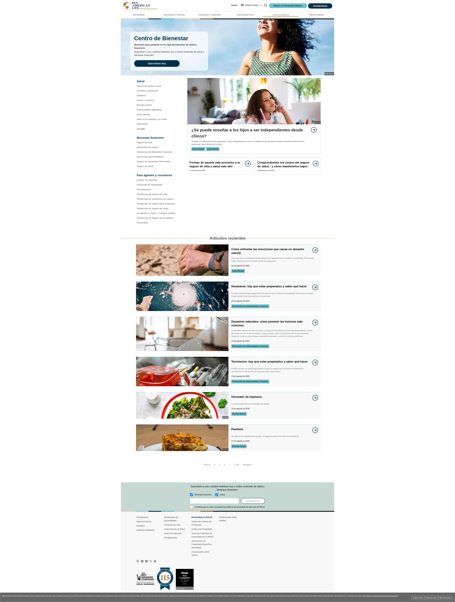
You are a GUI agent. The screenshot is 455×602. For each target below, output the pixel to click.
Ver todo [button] (141, 129)
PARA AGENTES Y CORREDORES (209, 15)
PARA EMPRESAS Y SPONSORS (174, 15)
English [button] (234, 5)
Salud (222, 495)
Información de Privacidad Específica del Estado (201, 544)
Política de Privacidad (201, 529)
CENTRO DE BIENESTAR (281, 15)
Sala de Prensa (143, 521)
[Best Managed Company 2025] (146, 579)
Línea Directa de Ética (174, 529)
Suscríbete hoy (157, 63)
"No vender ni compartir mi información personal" (380, 596)
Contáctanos (320, 6)
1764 (236, 465)
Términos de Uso (172, 525)
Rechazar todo (431, 598)
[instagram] (137, 561)
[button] (251, 5)
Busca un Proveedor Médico (288, 6)
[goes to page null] (313, 130)
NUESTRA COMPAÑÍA (316, 15)
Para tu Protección (173, 533)
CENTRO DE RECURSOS (245, 15)
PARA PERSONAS (139, 15)
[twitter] (150, 561)
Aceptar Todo (418, 598)
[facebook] (146, 561)
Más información (445, 598)
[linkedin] (142, 561)
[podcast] (155, 561)
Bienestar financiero (203, 495)
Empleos (140, 526)
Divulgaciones (170, 537)
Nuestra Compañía (145, 530)
